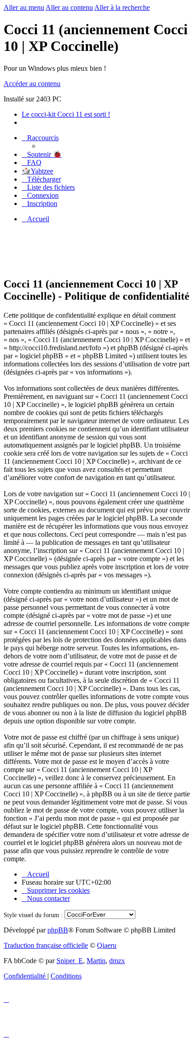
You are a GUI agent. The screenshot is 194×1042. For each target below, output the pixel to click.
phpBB (57, 930)
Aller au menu (24, 7)
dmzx (117, 960)
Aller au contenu (69, 7)
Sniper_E (69, 960)
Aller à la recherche (122, 7)
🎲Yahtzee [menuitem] (37, 171)
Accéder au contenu (32, 83)
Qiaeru (106, 945)
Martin (96, 960)
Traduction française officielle (46, 945)
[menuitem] (42, 154)
